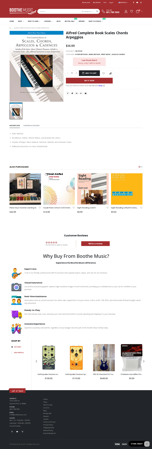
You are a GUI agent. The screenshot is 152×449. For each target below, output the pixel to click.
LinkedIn (77, 93)
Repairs (46, 416)
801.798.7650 (112, 12)
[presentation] (36, 361)
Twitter (72, 93)
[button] (139, 166)
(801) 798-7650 (14, 409)
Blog (44, 410)
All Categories (86, 11)
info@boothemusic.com (18, 415)
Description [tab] (15, 125)
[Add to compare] (110, 73)
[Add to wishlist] (104, 73)
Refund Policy (48, 430)
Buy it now (89, 80)
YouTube (17, 431)
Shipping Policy (48, 428)
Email (85, 93)
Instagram (22, 431)
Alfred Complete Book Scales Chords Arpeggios (97, 35)
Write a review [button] (95, 243)
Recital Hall (47, 413)
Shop (45, 402)
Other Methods (81, 54)
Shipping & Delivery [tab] (31, 125)
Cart (104, 2)
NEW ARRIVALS (19, 353)
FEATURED (17, 347)
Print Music (106, 54)
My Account (86, 2)
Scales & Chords (118, 54)
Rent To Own (47, 405)
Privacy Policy (48, 425)
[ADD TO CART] (37, 177)
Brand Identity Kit (49, 433)
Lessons (46, 408)
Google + (81, 93)
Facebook (68, 93)
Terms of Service (49, 422)
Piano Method (94, 54)
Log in (111, 2)
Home (10, 28)
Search (97, 11)
